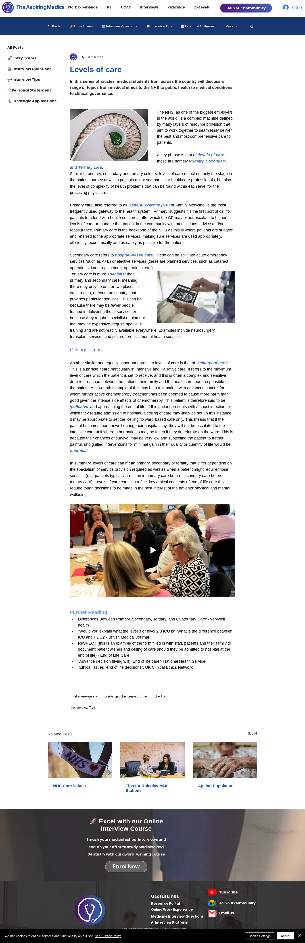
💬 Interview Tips (159, 26)
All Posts (54, 26)
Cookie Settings (260, 936)
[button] (87, 7)
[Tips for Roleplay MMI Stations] (152, 760)
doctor (160, 696)
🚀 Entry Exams (81, 26)
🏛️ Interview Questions (119, 26)
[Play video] (152, 550)
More (230, 26)
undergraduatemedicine (125, 696)
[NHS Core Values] (80, 760)
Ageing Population (216, 786)
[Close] (299, 935)
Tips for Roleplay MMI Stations (146, 788)
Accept (285, 936)
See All (252, 733)
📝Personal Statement (199, 26)
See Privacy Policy (108, 936)
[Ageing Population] (225, 760)
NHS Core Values (69, 786)
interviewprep (85, 696)
